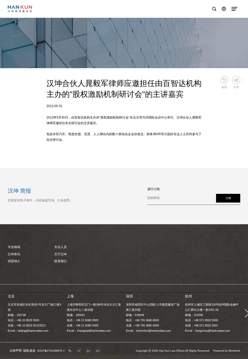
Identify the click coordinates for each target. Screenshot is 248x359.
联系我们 (60, 261)
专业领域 (14, 247)
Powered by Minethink (226, 350)
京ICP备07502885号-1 (51, 350)
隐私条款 (29, 350)
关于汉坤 (60, 254)
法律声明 (15, 350)
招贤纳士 (14, 261)
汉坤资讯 (14, 254)
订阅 (228, 198)
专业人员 (60, 247)
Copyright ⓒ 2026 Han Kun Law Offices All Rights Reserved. (173, 350)
